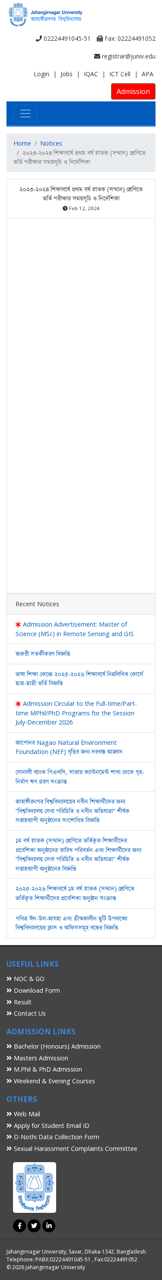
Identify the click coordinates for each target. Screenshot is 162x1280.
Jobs (66, 74)
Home (22, 143)
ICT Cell (119, 74)
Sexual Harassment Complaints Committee (74, 1148)
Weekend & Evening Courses (53, 1081)
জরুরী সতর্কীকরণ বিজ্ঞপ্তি (43, 654)
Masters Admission (40, 1058)
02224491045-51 (66, 38)
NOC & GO (28, 979)
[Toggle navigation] (25, 113)
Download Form (36, 990)
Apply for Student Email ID (50, 1125)
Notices (51, 143)
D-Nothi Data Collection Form (55, 1137)
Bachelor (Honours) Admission (56, 1046)
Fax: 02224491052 (129, 38)
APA (147, 74)
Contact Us (29, 1013)
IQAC (91, 74)
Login (41, 74)
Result (22, 1002)
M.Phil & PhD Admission (47, 1069)
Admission (133, 91)
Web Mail (26, 1114)
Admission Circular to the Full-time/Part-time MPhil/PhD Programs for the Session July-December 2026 (76, 712)
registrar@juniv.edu (128, 56)
